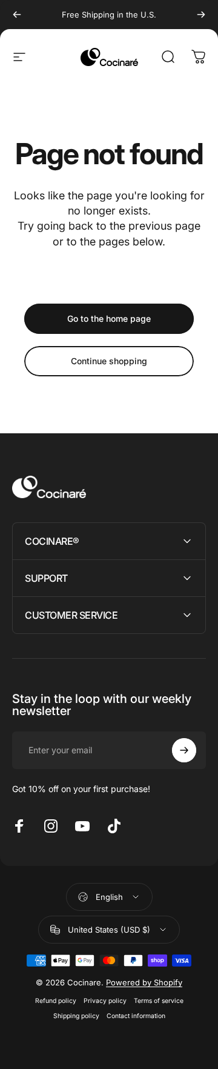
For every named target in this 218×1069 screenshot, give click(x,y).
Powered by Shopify (144, 982)
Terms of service (158, 1001)
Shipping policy (76, 1016)
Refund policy (55, 1001)
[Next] (201, 14)
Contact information (136, 1016)
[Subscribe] (184, 750)
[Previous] (17, 14)
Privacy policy (105, 1001)
